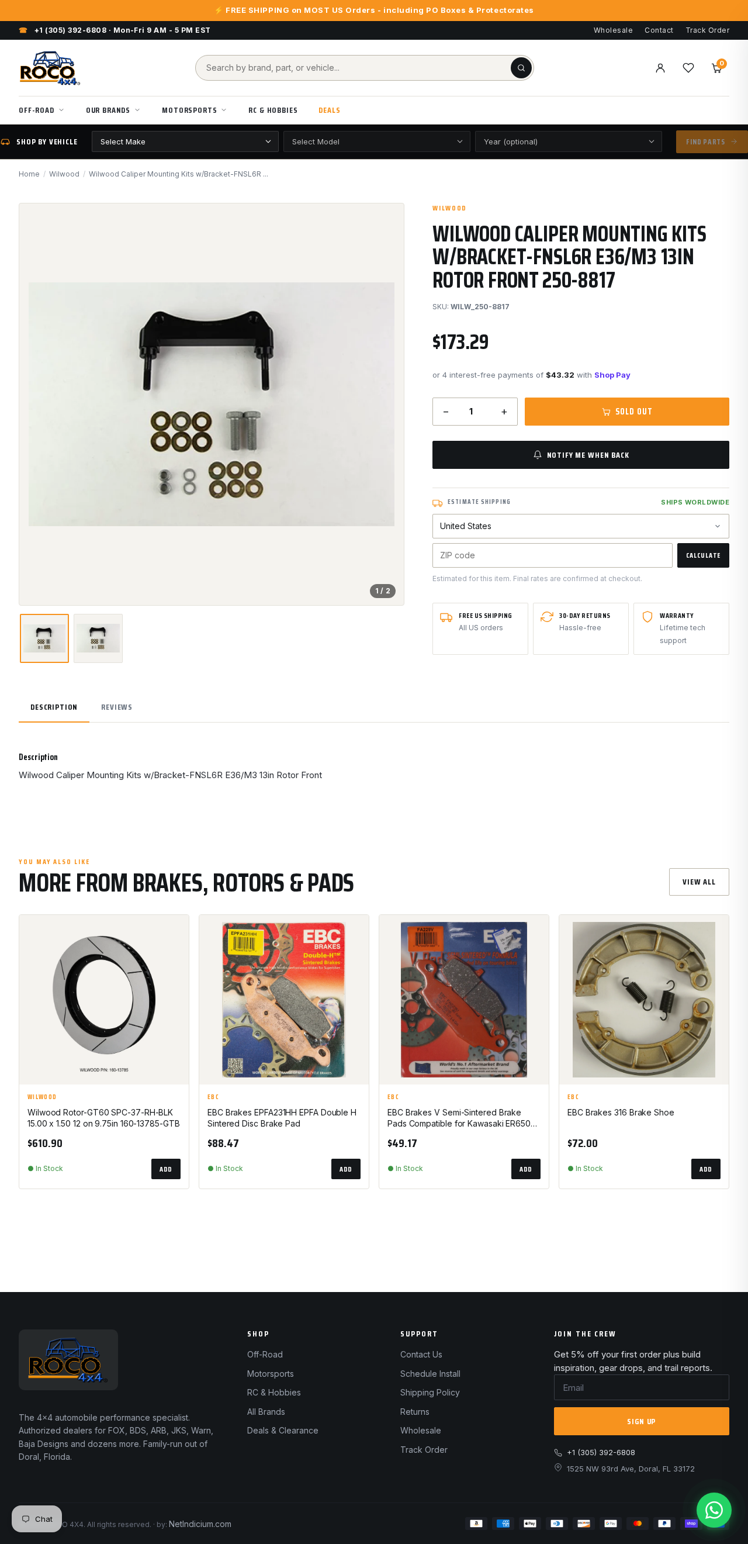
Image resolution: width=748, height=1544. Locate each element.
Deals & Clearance (282, 1430)
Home (29, 174)
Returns (415, 1412)
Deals (329, 109)
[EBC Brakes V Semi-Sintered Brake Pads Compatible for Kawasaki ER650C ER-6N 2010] (464, 999)
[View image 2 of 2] (98, 638)
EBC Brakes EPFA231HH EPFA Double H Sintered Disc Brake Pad (281, 1117)
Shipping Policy (430, 1392)
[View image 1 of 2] (44, 638)
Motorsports (189, 109)
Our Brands (108, 109)
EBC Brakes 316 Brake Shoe (620, 1112)
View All (699, 881)
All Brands (266, 1412)
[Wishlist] (688, 68)
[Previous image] (38, 404)
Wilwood (64, 174)
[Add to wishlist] (175, 934)
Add (166, 1169)
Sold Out (633, 412)
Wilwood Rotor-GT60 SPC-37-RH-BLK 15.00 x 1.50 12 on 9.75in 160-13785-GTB (103, 1117)
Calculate (703, 555)
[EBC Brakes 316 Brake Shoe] (644, 999)
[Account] (660, 68)
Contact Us (421, 1354)
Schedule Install (430, 1374)
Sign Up (641, 1421)
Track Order (707, 30)
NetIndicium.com (200, 1524)
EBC (213, 1097)
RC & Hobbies (272, 109)
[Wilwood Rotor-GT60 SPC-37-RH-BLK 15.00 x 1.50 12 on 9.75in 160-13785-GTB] (104, 999)
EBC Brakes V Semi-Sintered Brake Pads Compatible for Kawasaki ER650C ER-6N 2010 (461, 1118)
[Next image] (385, 404)
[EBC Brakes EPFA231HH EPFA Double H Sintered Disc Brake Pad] (284, 999)
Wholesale (613, 30)
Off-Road (36, 109)
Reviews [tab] (117, 706)
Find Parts (705, 142)
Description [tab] (54, 706)
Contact (659, 30)
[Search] (521, 67)
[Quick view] (175, 963)
